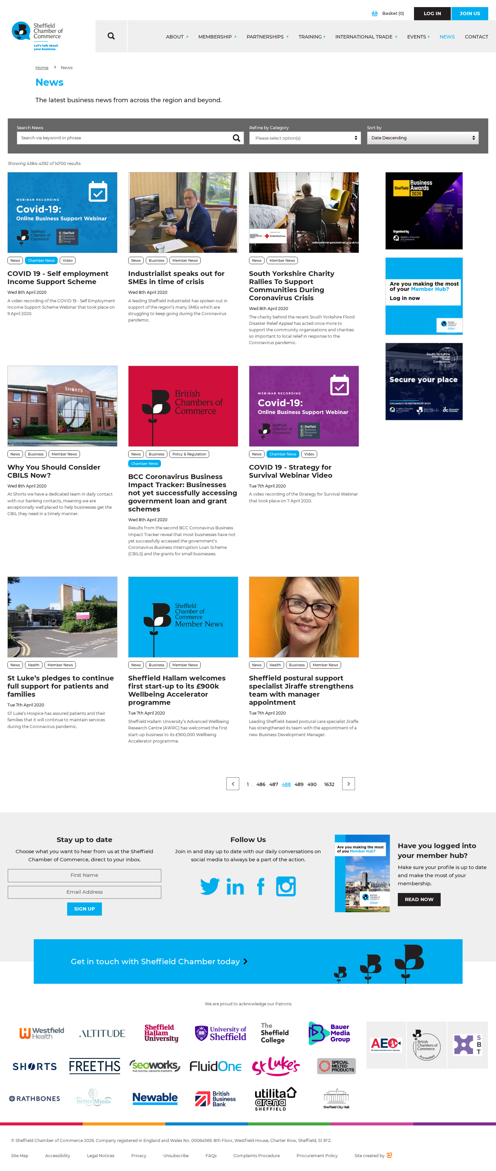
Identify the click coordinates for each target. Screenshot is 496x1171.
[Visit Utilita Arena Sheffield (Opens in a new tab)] (276, 1099)
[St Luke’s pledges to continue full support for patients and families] (62, 617)
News (447, 37)
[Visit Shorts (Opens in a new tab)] (34, 1066)
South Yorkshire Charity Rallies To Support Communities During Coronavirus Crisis (291, 286)
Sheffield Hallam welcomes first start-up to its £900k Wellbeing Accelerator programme (177, 690)
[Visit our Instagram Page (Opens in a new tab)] (286, 887)
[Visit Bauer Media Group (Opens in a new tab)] (329, 1033)
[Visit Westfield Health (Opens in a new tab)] (41, 1033)
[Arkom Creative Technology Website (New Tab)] (389, 1156)
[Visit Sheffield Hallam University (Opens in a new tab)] (161, 1033)
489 (299, 784)
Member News (185, 260)
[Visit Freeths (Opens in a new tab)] (95, 1066)
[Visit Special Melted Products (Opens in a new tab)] (336, 1066)
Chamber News (41, 260)
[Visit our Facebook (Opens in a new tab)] (261, 887)
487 (273, 784)
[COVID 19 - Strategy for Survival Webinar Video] (304, 406)
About (175, 37)
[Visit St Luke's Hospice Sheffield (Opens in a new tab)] (276, 1066)
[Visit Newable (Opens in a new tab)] (155, 1099)
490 (311, 784)
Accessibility (57, 1155)
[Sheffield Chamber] (37, 36)
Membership (215, 37)
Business (156, 260)
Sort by (374, 127)
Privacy (138, 1155)
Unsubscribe (176, 1155)
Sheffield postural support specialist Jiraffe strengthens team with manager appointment (301, 690)
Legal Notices (100, 1155)
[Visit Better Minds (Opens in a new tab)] (94, 1099)
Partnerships (266, 37)
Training (310, 37)
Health (33, 665)
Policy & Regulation (189, 454)
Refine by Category (269, 127)
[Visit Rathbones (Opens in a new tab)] (34, 1099)
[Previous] (232, 783)
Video (68, 260)
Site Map (19, 1155)
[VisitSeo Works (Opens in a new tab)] (155, 1066)
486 (261, 784)
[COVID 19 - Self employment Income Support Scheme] (62, 212)
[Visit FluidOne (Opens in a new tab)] (215, 1066)
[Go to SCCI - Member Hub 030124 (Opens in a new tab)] (424, 296)
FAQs (211, 1155)
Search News (30, 127)
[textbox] (306, 138)
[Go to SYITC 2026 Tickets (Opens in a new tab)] (424, 381)
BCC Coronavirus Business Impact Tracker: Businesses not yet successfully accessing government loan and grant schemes (182, 493)
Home (42, 67)
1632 (329, 784)
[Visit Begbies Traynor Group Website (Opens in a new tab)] (427, 1045)
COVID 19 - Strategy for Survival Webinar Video (290, 471)
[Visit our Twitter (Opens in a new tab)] (210, 887)
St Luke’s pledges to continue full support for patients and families (60, 686)
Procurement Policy (317, 1155)
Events (416, 37)
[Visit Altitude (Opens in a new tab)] (102, 1033)
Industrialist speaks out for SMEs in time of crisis (176, 278)
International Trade (364, 37)
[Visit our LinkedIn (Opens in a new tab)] (235, 887)
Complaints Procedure (256, 1155)
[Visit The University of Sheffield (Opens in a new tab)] (220, 1033)
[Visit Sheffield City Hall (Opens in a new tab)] (336, 1099)
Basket (393, 13)
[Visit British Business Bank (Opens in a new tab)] (215, 1099)
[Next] (348, 783)
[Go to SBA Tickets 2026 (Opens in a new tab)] (424, 211)
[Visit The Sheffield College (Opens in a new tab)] (275, 1033)
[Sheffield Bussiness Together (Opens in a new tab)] (467, 1045)
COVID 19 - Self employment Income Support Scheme (58, 278)
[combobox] (305, 138)
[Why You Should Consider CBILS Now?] (62, 406)
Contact (476, 37)
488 (286, 784)
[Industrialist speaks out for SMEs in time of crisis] (183, 212)
